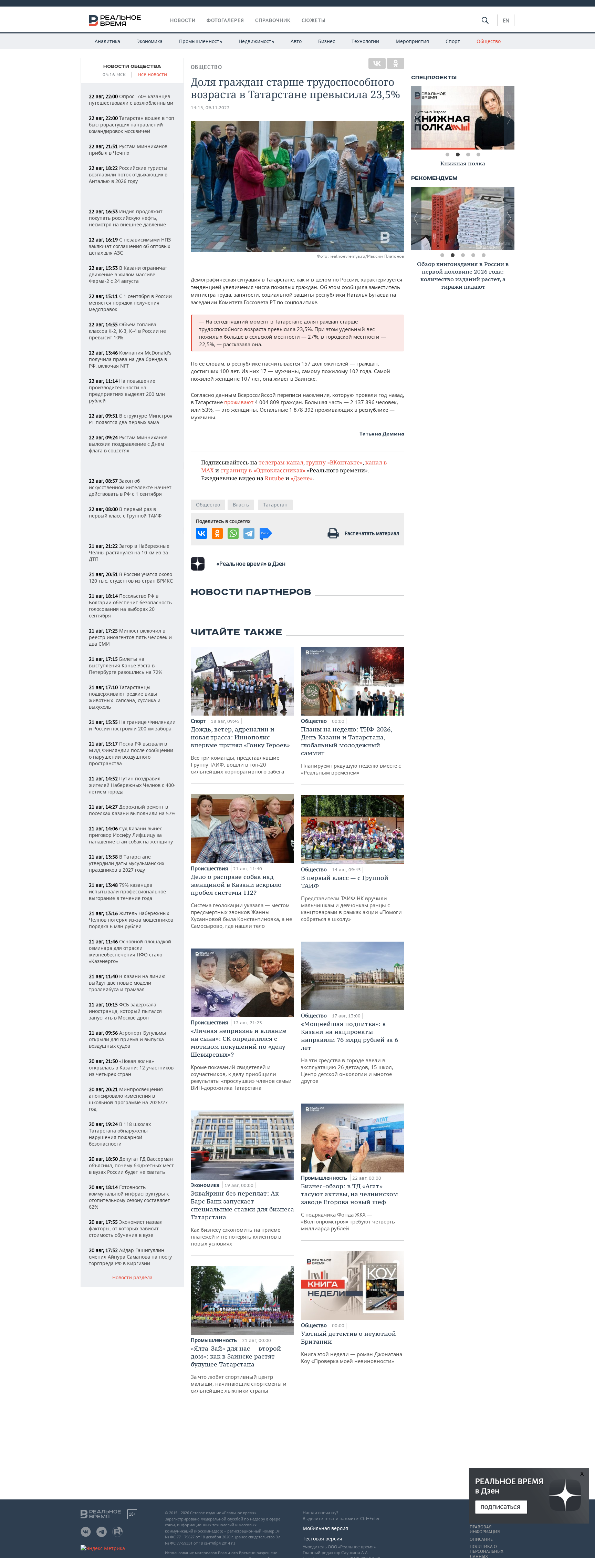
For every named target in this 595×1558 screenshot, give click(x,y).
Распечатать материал (372, 533)
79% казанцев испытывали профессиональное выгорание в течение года (127, 891)
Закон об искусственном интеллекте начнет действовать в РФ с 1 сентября (130, 487)
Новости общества (132, 66)
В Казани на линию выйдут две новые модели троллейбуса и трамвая (127, 983)
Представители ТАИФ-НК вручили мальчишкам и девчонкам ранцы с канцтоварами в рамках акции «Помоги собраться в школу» (351, 898)
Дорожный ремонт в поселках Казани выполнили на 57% (132, 810)
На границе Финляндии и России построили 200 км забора (132, 725)
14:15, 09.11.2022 (210, 108)
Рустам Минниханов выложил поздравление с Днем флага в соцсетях (128, 444)
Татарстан (275, 504)
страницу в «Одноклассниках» (262, 470)
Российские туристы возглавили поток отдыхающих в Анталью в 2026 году (128, 174)
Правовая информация (485, 1529)
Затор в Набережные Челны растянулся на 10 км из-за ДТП (129, 552)
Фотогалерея (225, 20)
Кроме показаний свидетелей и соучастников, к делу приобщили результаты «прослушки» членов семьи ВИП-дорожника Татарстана (241, 1059)
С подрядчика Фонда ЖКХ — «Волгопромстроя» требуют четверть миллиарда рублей (349, 1207)
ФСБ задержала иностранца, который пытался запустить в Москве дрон (125, 1011)
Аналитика (107, 41)
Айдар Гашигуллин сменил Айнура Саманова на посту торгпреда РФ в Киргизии (130, 1257)
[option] (462, 118)
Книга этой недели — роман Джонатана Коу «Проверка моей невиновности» (351, 1347)
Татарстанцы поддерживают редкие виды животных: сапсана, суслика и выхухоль (124, 697)
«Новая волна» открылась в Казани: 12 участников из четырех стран (131, 1067)
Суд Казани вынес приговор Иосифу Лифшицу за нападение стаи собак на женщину (131, 835)
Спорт (453, 41)
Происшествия (210, 868)
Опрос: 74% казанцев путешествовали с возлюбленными (131, 99)
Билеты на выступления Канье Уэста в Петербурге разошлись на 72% (126, 665)
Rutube (274, 478)
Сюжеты (314, 20)
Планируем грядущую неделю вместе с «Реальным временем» (351, 750)
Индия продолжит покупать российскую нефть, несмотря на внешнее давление (127, 218)
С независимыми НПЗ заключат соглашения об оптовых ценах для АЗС (130, 246)
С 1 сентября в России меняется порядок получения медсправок (130, 302)
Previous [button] (416, 118)
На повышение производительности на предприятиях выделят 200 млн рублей (127, 391)
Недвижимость (256, 41)
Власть (241, 504)
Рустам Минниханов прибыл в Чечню (128, 149)
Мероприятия (412, 41)
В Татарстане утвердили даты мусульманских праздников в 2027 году (126, 863)
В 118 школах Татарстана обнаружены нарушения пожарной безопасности (120, 1134)
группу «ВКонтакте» (334, 462)
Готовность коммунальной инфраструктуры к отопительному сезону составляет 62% (129, 1197)
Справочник (273, 20)
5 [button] (483, 255)
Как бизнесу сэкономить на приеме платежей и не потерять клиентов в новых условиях (242, 1218)
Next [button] (509, 118)
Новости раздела (132, 1277)
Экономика (150, 41)
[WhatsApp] (233, 533)
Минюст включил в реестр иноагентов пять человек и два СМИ (130, 637)
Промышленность (200, 41)
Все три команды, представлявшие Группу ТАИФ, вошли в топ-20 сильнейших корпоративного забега (240, 750)
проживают (238, 402)
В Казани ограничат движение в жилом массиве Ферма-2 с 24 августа (128, 274)
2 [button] (457, 154)
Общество (489, 41)
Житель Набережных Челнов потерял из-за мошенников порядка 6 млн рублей (131, 920)
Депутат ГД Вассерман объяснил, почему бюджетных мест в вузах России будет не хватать (131, 1165)
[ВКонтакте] (377, 63)
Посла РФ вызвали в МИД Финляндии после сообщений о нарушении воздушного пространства (131, 753)
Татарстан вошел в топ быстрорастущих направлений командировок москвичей (131, 124)
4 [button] (478, 154)
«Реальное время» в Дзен (251, 563)
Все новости (152, 74)
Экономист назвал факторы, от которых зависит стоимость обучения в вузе (126, 1228)
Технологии (365, 41)
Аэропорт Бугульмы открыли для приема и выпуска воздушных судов (127, 1039)
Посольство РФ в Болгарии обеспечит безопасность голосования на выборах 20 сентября (130, 606)
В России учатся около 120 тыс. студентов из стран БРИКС (131, 577)
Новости (183, 20)
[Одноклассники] (395, 63)
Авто (296, 41)
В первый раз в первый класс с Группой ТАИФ (125, 512)
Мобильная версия (325, 1528)
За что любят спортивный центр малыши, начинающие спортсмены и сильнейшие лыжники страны (238, 1369)
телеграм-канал (281, 462)
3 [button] (467, 154)
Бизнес (326, 41)
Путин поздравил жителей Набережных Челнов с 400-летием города (132, 785)
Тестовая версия (322, 1538)
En (506, 20)
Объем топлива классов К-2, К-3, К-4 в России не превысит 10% (127, 331)
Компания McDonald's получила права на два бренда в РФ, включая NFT (130, 359)
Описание (481, 1539)
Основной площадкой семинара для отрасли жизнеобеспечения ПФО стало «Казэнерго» (130, 951)
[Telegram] (248, 533)
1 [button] (447, 154)
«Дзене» (302, 478)
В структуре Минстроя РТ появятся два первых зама (131, 419)
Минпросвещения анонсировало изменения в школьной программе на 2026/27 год (128, 1099)
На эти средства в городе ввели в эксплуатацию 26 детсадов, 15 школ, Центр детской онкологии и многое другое (349, 1052)
